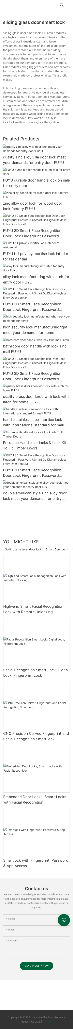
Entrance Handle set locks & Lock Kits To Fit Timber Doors (35, 445)
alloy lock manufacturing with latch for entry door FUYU (36, 279)
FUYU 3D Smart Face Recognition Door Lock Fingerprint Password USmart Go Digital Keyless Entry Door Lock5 (35, 376)
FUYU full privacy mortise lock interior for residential (35, 256)
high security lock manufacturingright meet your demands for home (35, 330)
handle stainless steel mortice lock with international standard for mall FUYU (33, 422)
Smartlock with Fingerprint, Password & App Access (35, 863)
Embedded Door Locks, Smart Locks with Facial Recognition (34, 799)
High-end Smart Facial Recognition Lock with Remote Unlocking (33, 609)
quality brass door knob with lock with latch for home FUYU (36, 399)
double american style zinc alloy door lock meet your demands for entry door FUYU (35, 496)
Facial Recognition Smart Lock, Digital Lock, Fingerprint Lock (36, 673)
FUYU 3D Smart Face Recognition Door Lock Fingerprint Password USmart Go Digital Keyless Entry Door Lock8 (35, 233)
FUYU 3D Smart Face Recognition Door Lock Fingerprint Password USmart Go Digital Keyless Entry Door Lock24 (35, 307)
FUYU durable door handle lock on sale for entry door (36, 183)
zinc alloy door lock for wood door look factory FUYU (32, 206)
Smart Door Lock (57, 549)
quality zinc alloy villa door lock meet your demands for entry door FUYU (34, 160)
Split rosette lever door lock (23, 549)
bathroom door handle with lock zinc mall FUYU (35, 349)
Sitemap (48, 1021)
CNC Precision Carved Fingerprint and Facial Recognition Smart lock (36, 736)
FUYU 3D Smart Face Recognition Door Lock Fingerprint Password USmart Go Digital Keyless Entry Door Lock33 (35, 473)
